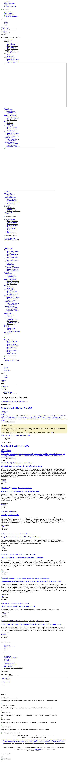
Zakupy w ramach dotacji (10, 663)
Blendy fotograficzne (9, 126)
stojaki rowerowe (28, 743)
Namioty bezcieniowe (13, 118)
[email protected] (38, 749)
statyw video (56, 741)
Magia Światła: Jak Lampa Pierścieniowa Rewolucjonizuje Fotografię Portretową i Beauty (31, 624)
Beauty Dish (10, 56)
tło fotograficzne (37, 740)
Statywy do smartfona (13, 202)
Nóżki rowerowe (11, 228)
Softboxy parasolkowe (13, 62)
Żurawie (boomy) (12, 140)
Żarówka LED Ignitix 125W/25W (15, 446)
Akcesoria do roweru (9, 219)
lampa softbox (62, 740)
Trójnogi (9, 196)
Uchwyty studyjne (12, 145)
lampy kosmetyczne (17, 743)
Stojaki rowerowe (12, 222)
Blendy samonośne (12, 127)
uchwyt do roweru (60, 743)
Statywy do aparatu (12, 199)
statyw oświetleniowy (46, 741)
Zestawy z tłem (11, 111)
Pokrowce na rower (12, 224)
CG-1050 (3, 413)
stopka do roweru (49, 743)
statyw (3, 740)
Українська (15, 16)
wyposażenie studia (34, 741)
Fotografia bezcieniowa (10, 115)
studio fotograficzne (16, 740)
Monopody (7, 205)
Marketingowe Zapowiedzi (10, 515)
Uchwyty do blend (12, 129)
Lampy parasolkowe (12, 46)
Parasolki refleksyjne (12, 60)
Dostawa (6, 659)
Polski (10, 13)
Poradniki (3, 481)
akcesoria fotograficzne (22, 741)
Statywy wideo (8, 193)
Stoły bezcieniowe (12, 120)
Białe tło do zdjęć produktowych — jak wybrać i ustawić (20, 491)
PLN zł (6, 23)
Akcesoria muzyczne (9, 238)
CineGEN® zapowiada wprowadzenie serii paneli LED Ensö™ (22, 557)
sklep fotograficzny (52, 740)
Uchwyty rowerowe (12, 221)
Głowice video (11, 208)
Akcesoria (6, 206)
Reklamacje (7, 660)
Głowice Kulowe (11, 209)
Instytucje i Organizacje (10, 665)
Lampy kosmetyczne (12, 52)
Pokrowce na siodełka (13, 225)
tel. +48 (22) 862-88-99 (10, 6)
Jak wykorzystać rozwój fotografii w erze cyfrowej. (18, 606)
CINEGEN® (4, 411)
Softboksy (10, 55)
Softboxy (6, 121)
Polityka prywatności (9, 3)
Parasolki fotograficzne (10, 131)
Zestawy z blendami (12, 130)
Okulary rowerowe (12, 232)
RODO (6, 5)
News (2, 526)
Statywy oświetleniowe (13, 139)
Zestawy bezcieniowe (13, 117)
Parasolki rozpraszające (13, 59)
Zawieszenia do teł (12, 112)
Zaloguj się (3, 380)
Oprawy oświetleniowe (13, 146)
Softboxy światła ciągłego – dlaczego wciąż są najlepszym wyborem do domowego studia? (31, 581)
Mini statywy (10, 203)
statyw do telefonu (27, 740)
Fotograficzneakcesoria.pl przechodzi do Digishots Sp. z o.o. (21, 537)
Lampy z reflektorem (12, 49)
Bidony (9, 231)
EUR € (6, 22)
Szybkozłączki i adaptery (13, 211)
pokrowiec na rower (38, 743)
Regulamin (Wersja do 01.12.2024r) (13, 668)
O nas (5, 649)
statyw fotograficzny (9, 741)
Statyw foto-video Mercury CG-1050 (16, 408)
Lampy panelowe (11, 47)
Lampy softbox (11, 44)
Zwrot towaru (7, 662)
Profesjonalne (10, 194)
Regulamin (7, 2)
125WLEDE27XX (6, 451)
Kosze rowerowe (11, 227)
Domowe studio (8, 109)
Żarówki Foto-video (12, 143)
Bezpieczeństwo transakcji (11, 657)
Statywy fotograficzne (10, 197)
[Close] (1, 244)
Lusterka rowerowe (12, 230)
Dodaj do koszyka (10, 422)
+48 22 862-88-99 (5, 679)
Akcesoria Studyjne (9, 142)
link (52, 432)
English (11, 12)
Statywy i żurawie (8, 137)
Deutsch (12, 15)
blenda (8, 740)
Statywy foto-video (12, 200)
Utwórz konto (7, 656)
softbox (44, 740)
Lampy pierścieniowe (13, 43)
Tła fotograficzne (11, 114)
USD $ (6, 25)
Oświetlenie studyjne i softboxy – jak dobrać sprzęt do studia (21, 466)
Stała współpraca (8, 666)
